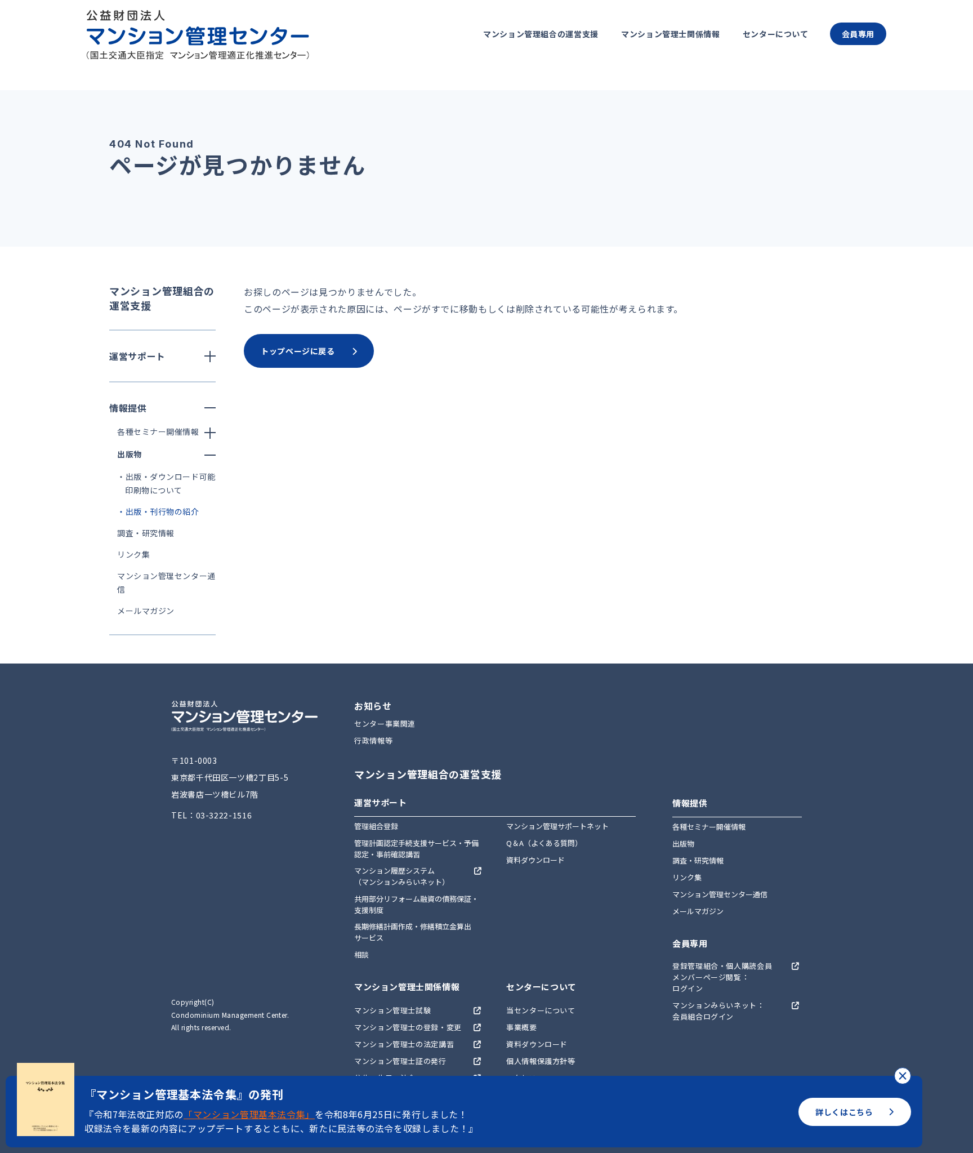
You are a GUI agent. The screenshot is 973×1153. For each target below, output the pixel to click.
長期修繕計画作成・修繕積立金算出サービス (412, 932)
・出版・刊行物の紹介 (158, 511)
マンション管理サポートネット (557, 826)
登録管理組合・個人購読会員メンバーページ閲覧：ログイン (722, 977)
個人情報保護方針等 (540, 1061)
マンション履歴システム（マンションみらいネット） (401, 876)
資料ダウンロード (535, 859)
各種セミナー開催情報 (709, 826)
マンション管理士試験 (392, 1010)
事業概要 (521, 1027)
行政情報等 (373, 740)
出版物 (683, 843)
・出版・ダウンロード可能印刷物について (166, 483)
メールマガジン (146, 610)
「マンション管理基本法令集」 (249, 1114)
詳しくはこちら (844, 1112)
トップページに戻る (298, 351)
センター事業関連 (385, 723)
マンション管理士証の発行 (400, 1061)
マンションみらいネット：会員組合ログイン (718, 1011)
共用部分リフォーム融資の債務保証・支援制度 (416, 904)
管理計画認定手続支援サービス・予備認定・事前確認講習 (416, 849)
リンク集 (133, 554)
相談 (361, 954)
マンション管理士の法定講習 (404, 1044)
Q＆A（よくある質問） (544, 843)
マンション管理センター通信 (719, 894)
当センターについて (540, 1010)
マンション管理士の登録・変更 (408, 1027)
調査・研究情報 (146, 532)
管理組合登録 (376, 826)
